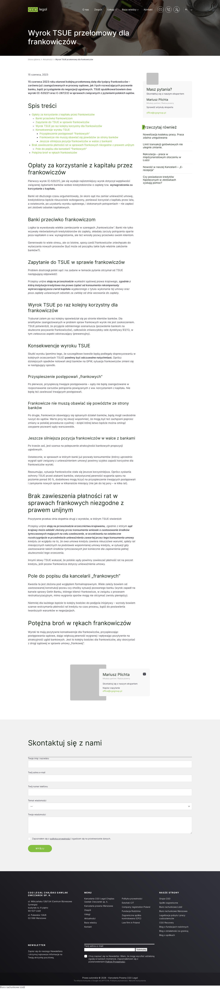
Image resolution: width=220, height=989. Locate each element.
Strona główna (34, 59)
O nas (85, 9)
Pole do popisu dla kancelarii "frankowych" (61, 148)
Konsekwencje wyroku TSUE (53, 129)
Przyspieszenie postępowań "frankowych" (65, 133)
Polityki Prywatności (115, 961)
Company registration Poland (136, 907)
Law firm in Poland (131, 922)
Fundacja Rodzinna (131, 911)
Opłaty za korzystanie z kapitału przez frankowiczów (63, 114)
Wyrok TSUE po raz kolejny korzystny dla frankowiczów (69, 126)
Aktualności (48, 59)
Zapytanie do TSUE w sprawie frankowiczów (62, 122)
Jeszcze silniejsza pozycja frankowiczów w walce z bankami (76, 141)
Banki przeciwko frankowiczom (54, 118)
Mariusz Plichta (157, 99)
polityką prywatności (60, 838)
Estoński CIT (128, 902)
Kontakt (148, 9)
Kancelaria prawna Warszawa (98, 906)
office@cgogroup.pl (156, 112)
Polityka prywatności (132, 898)
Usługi (110, 9)
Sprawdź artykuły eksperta (160, 107)
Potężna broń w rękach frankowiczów (54, 152)
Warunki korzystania (137, 980)
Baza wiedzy (129, 9)
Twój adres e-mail (93, 946)
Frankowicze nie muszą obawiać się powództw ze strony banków (79, 137)
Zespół (98, 9)
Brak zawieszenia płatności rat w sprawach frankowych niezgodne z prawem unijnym (83, 144)
